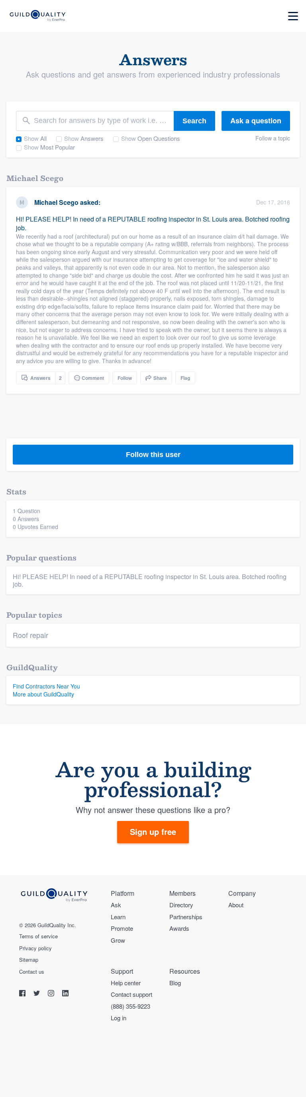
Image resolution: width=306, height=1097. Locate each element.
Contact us (31, 971)
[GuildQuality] (37, 16)
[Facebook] (23, 994)
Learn (118, 916)
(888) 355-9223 (130, 1006)
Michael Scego (56, 202)
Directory (181, 905)
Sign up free (153, 831)
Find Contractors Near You (46, 686)
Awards (179, 928)
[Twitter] (37, 994)
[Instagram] (52, 994)
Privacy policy (35, 948)
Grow (118, 940)
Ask (116, 905)
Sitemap (28, 959)
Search (194, 121)
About (235, 905)
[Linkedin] (65, 994)
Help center (126, 982)
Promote (122, 928)
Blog (175, 982)
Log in (118, 1017)
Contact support (131, 994)
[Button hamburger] (293, 16)
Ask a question (255, 120)
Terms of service (38, 936)
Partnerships (185, 916)
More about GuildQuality (43, 694)
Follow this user (153, 455)
